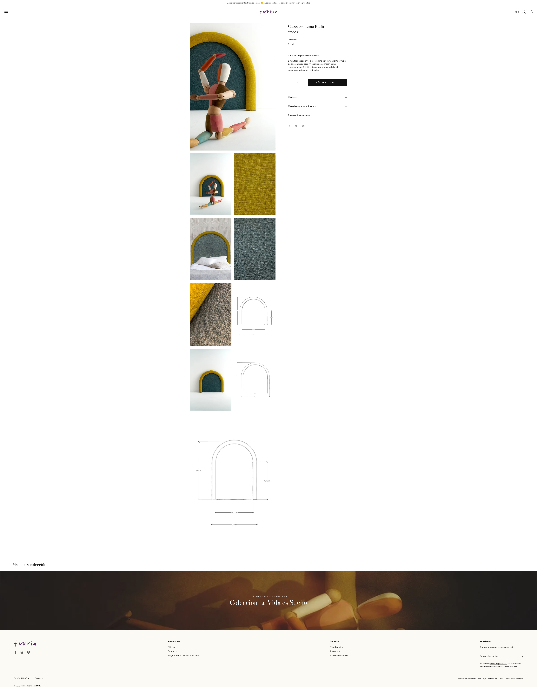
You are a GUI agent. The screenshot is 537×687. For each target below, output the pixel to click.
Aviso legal (482, 678)
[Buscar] (523, 12)
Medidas (292, 97)
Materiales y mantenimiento (302, 106)
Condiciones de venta (514, 678)
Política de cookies (495, 678)
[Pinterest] (28, 652)
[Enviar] (521, 656)
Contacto (172, 651)
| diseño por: (33, 686)
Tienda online (336, 647)
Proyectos (335, 651)
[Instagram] (22, 652)
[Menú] (6, 11)
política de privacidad (498, 663)
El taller (171, 647)
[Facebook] (15, 652)
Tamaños (292, 39)
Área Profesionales (339, 655)
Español (38, 678)
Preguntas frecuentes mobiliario (183, 655)
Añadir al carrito (327, 82)
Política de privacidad (467, 678)
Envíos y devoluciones (299, 115)
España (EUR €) (20, 678)
